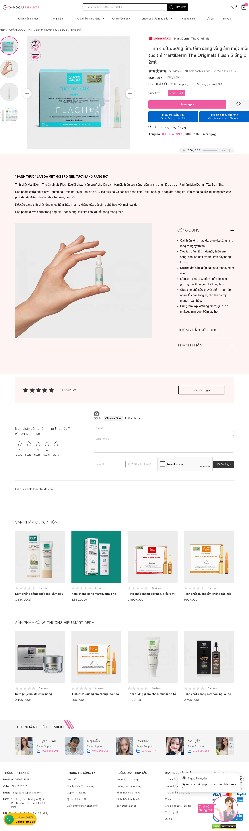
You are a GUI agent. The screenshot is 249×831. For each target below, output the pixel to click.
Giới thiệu (72, 779)
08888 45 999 (17, 779)
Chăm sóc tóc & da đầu (155, 18)
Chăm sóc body (121, 18)
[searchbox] (135, 7)
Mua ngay (187, 104)
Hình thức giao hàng (128, 792)
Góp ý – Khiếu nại (77, 792)
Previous (27, 93)
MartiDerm (181, 39)
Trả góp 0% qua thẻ (224, 116)
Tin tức (227, 18)
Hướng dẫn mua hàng (128, 786)
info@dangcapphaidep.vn (22, 792)
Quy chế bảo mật (76, 799)
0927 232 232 (15, 786)
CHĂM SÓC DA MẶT (21, 30)
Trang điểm (56, 18)
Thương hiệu (187, 18)
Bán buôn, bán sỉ (126, 806)
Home (3, 30)
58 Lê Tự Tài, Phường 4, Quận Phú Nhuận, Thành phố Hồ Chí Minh (24, 803)
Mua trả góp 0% (173, 116)
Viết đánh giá (202, 390)
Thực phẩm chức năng (87, 18)
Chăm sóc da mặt (28, 18)
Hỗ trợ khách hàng (127, 779)
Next (130, 93)
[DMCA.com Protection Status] (229, 826)
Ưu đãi (210, 18)
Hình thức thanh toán (128, 799)
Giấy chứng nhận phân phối (82, 806)
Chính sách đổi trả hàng (80, 786)
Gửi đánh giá (223, 464)
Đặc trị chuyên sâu (46, 30)
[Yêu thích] (238, 104)
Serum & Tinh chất (70, 30)
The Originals (200, 39)
